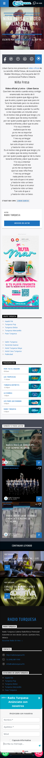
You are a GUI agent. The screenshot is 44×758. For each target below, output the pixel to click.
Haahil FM (9, 321)
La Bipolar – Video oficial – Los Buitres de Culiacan (21, 560)
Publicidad (9, 354)
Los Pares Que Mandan (13, 401)
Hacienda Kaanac (12, 345)
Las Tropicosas (10, 377)
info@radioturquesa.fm (15, 664)
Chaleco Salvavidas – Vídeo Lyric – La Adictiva (19, 588)
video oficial (33, 68)
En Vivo (39, 3)
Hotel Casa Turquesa (13, 351)
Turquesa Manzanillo (13, 330)
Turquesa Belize (11, 327)
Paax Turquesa (11, 333)
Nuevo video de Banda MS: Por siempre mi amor (20, 446)
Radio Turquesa (23, 40)
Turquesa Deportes (11, 385)
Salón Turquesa (11, 342)
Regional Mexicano (13, 15)
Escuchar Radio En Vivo (11, 640)
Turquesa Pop (10, 324)
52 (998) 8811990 (13, 659)
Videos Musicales (31, 15)
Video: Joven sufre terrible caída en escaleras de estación (21, 519)
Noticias (7, 504)
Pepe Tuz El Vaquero (12, 368)
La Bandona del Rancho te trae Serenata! (20, 482)
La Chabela (8, 393)
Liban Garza (23, 201)
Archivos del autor (22, 223)
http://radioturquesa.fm (15, 655)
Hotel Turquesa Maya (13, 348)
